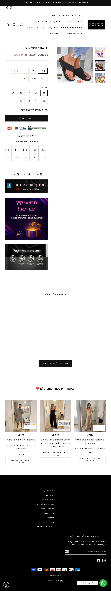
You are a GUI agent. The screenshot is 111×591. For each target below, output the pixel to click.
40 (44, 101)
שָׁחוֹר (42, 70)
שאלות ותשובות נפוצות (66, 33)
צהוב (34, 78)
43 (21, 101)
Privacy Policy (48, 522)
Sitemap (50, 517)
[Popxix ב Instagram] (104, 560)
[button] (6, 584)
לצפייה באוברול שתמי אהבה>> (90, 459)
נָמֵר (24, 78)
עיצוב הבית (40, 21)
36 (36, 92)
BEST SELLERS (72, 27)
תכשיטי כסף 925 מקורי (66, 21)
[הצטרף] (67, 551)
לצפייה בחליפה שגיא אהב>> (21, 461)
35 (44, 92)
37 (28, 92)
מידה (45, 87)
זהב (24, 70)
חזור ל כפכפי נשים (53, 363)
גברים (56, 16)
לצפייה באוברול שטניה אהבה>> (55, 454)
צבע (45, 65)
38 (21, 92)
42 (28, 101)
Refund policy (48, 513)
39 (13, 92)
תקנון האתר (49, 495)
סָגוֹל (16, 70)
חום (33, 70)
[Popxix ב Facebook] (98, 560)
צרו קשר (53, 27)
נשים (65, 16)
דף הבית (77, 16)
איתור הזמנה (36, 27)
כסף (43, 78)
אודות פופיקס (48, 490)
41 (36, 101)
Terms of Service (47, 509)
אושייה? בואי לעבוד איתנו (44, 504)
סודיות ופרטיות (48, 499)
